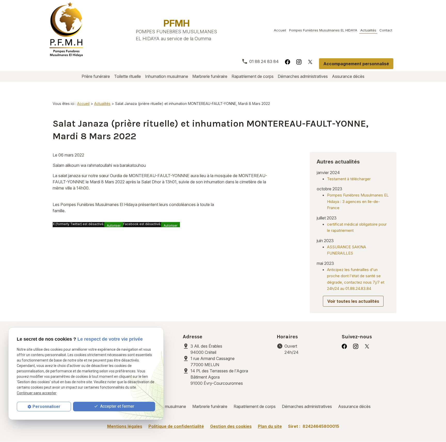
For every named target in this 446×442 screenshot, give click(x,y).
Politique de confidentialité (176, 426)
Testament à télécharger (349, 178)
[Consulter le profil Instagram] (299, 61)
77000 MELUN (213, 361)
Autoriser (114, 225)
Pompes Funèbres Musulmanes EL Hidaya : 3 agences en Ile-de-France (358, 201)
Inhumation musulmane (166, 76)
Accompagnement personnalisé (356, 63)
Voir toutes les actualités (353, 301)
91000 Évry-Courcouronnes (219, 377)
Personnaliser (46, 406)
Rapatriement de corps (253, 76)
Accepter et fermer (116, 406)
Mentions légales (124, 426)
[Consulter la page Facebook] (287, 61)
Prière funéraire (96, 76)
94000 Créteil (206, 349)
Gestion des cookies (231, 426)
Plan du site (270, 426)
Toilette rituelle (127, 76)
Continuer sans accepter (37, 393)
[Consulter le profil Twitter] (310, 61)
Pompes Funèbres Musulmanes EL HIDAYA (323, 30)
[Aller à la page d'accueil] (66, 29)
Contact (385, 30)
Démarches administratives (303, 76)
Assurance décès (348, 76)
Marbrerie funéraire (209, 76)
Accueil (280, 30)
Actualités (368, 30)
